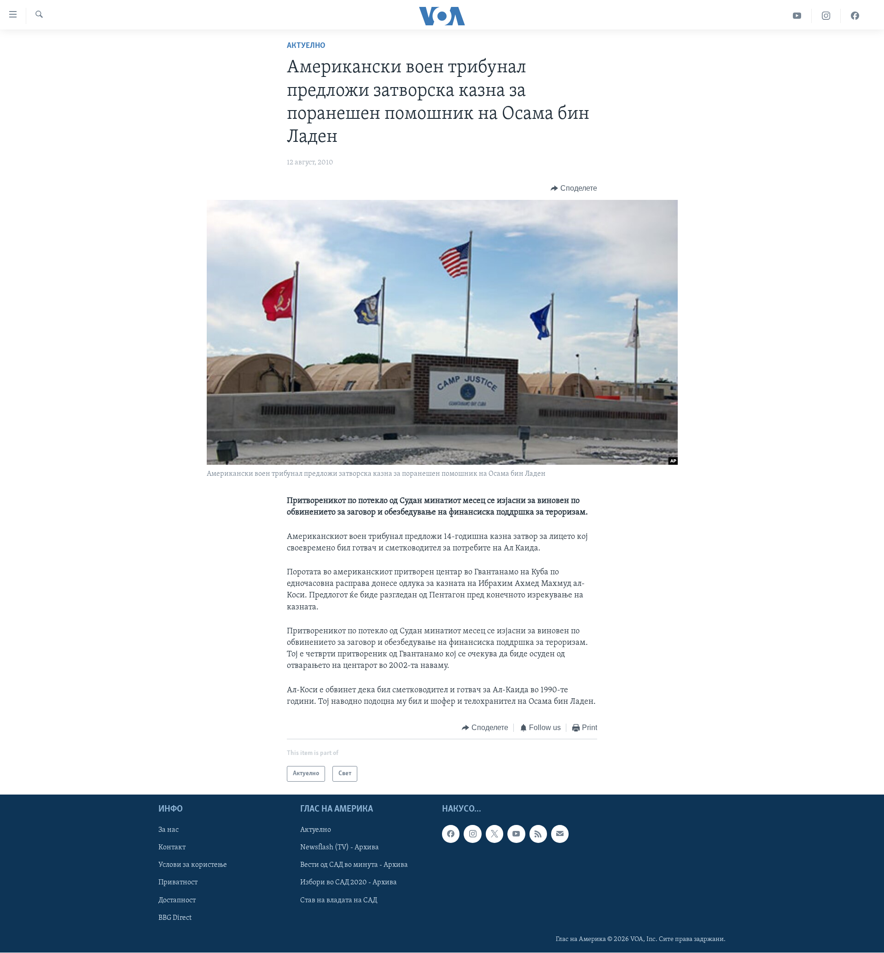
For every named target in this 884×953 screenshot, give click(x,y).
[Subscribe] (560, 834)
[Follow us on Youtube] (516, 834)
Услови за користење (192, 865)
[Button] (574, 188)
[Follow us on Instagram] (472, 834)
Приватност (178, 883)
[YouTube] (797, 16)
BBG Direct (175, 918)
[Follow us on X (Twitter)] (494, 834)
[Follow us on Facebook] (450, 834)
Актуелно (306, 46)
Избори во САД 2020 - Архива (348, 883)
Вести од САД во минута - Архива (354, 865)
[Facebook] (855, 16)
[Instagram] (826, 16)
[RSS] (538, 834)
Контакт (172, 848)
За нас (168, 830)
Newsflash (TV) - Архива (339, 848)
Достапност (177, 900)
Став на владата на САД (338, 900)
